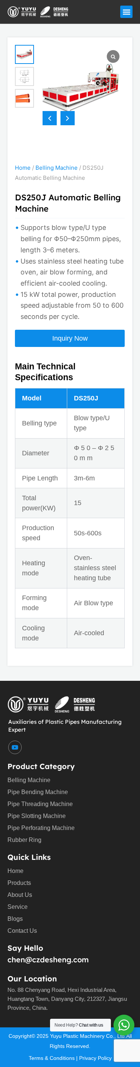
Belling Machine (56, 167)
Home (23, 167)
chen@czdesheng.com (48, 959)
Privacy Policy (95, 1058)
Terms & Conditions (52, 1058)
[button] (126, 12)
